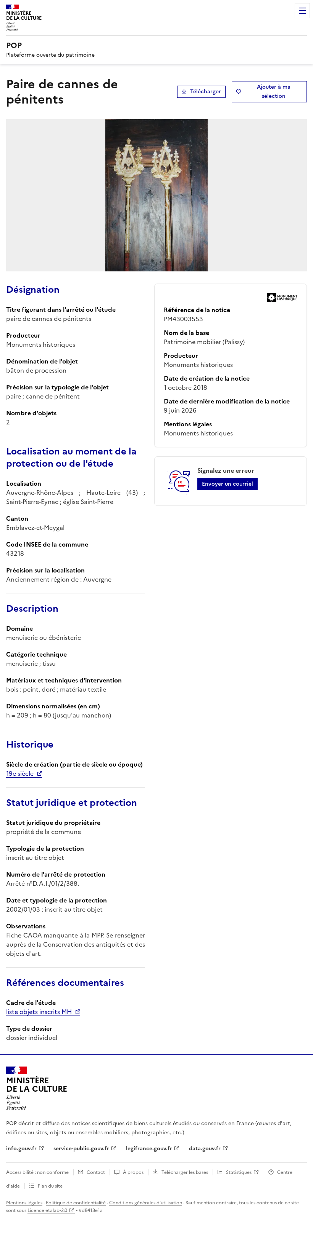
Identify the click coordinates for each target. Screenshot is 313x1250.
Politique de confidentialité (76, 1202)
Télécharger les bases (184, 1172)
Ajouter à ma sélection (273, 91)
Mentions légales (24, 1202)
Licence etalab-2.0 (47, 1210)
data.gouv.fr (205, 1149)
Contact (96, 1172)
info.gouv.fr (21, 1149)
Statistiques (239, 1172)
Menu (302, 10)
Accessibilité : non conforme (37, 1172)
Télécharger (205, 92)
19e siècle (20, 773)
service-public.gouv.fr (81, 1149)
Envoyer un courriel (227, 484)
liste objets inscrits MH (39, 1011)
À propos (133, 1172)
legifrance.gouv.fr (149, 1149)
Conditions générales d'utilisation (145, 1202)
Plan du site (50, 1186)
